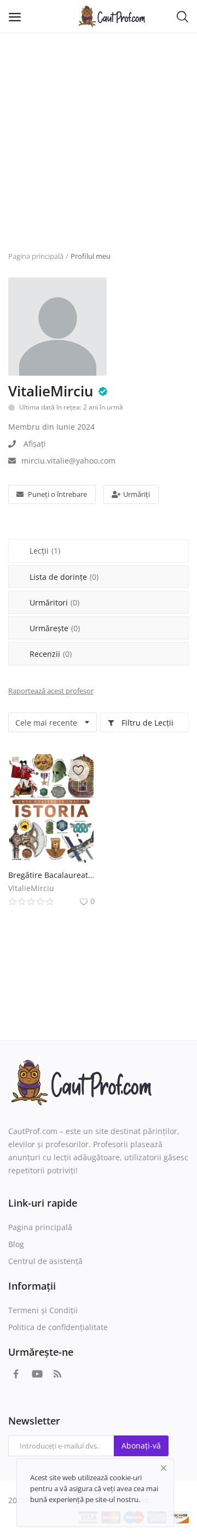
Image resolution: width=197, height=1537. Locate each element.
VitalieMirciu (51, 391)
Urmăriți (136, 494)
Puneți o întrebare (57, 494)
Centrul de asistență (45, 1261)
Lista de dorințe (64, 577)
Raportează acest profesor (51, 691)
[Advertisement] (98, 136)
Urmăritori (54, 602)
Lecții (45, 550)
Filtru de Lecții (146, 722)
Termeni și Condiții (43, 1310)
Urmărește (55, 628)
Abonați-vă (141, 1445)
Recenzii (51, 654)
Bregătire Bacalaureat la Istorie (51, 875)
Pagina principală (35, 256)
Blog (16, 1244)
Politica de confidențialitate (58, 1327)
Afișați (35, 443)
